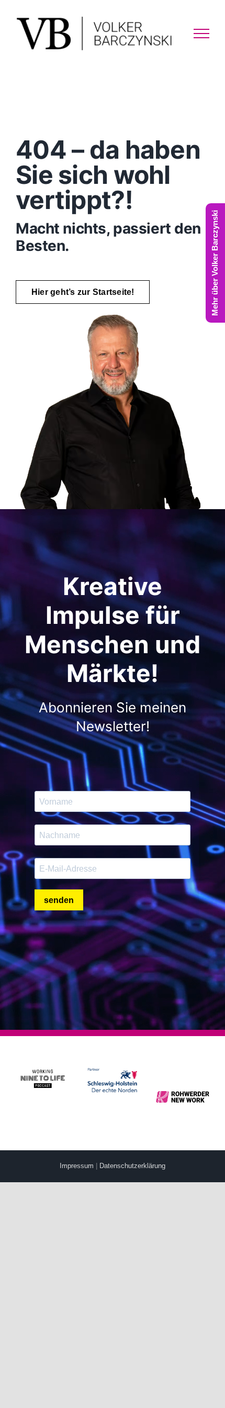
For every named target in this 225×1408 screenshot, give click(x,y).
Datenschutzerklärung (132, 1166)
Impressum (77, 1166)
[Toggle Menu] (201, 33)
